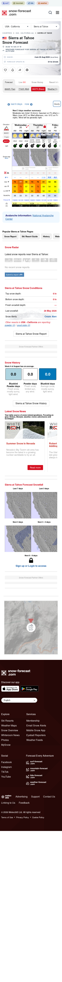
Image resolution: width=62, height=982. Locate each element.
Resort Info (54, 82)
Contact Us (49, 796)
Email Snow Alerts (36, 725)
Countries (7, 33)
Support (35, 796)
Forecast (9, 82)
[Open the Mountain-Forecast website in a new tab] (18, 3)
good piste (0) (23, 325)
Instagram (6, 767)
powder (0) (10, 325)
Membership (33, 720)
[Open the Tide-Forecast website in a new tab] (30, 3)
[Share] (20, 70)
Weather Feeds (34, 740)
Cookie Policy (38, 817)
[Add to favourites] (5, 70)
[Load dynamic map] (31, 627)
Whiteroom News (10, 735)
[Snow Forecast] (15, 13)
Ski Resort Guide (30, 236)
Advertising (21, 796)
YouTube (6, 776)
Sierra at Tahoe (44, 33)
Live (20, 82)
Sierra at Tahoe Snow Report (31, 333)
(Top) (10, 89)
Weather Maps (54, 89)
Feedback (24, 802)
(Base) (38, 89)
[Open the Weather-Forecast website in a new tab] (42, 3)
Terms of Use (7, 817)
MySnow (6, 744)
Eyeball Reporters (36, 735)
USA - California (25, 33)
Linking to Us (8, 802)
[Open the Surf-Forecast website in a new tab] (5, 3)
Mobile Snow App (35, 730)
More (6, 158)
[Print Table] (27, 70)
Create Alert (51, 316)
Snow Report (10, 236)
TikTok (4, 771)
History (46, 236)
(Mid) (24, 89)
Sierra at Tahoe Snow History (31, 403)
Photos (5, 740)
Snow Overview (9, 730)
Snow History (37, 82)
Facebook (6, 762)
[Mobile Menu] (57, 12)
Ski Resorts (7, 720)
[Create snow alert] (13, 70)
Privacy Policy (22, 817)
